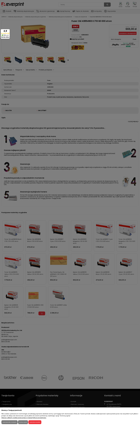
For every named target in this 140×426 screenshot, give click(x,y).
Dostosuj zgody (23, 422)
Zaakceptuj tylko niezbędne (9, 422)
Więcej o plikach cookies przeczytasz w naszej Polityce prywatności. (23, 418)
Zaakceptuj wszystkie (34, 422)
